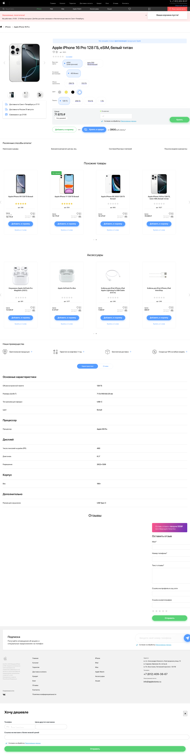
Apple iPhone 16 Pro (22, 27)
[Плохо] (156, 611)
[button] (93, 239)
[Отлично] (166, 611)
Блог (107, 3)
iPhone (39, 9)
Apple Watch (77, 9)
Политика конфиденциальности (44, 694)
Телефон (8, 722)
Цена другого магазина (45, 722)
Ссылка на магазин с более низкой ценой (21, 732)
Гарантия (72, 3)
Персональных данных (128, 121)
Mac (62, 9)
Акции (109, 9)
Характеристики (87, 366)
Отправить (169, 618)
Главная (53, 3)
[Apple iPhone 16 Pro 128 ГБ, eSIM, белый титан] (24, 63)
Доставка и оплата (86, 3)
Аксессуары (94, 9)
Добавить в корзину (64, 130)
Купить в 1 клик (20, 230)
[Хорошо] (163, 611)
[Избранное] (129, 9)
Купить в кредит (96, 129)
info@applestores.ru (152, 681)
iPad (51, 9)
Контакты (125, 3)
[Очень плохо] (153, 611)
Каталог (62, 3)
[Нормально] (160, 611)
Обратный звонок (181, 5)
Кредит (99, 3)
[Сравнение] (149, 9)
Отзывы (115, 3)
